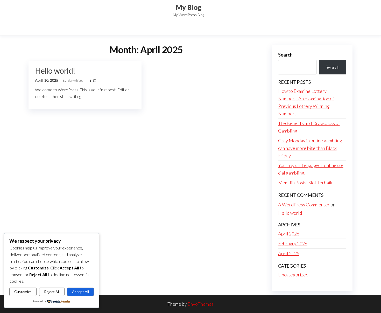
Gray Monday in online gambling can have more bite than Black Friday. (310, 148)
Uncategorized (293, 274)
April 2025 (288, 253)
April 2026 (288, 234)
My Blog (189, 7)
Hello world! (55, 70)
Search (285, 55)
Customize (23, 291)
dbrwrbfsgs (75, 80)
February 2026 (292, 243)
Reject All (52, 291)
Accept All (80, 291)
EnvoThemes (201, 304)
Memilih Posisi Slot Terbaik (305, 182)
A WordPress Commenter (304, 204)
